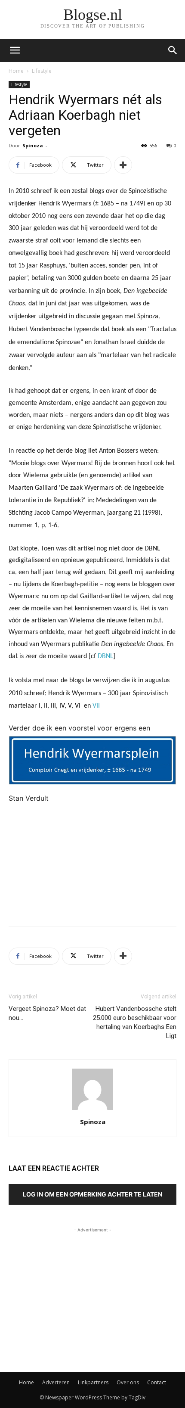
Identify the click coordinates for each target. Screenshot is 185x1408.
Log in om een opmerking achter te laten (92, 1194)
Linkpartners (93, 1382)
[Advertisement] (92, 856)
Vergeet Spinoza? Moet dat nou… (47, 1013)
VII (97, 705)
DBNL (105, 656)
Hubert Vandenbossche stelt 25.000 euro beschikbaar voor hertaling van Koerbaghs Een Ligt (134, 1022)
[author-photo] (92, 1109)
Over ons (128, 1382)
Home (16, 71)
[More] (123, 165)
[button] (173, 50)
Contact (156, 1382)
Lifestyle (42, 71)
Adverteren (56, 1382)
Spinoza (32, 145)
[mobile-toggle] (14, 50)
